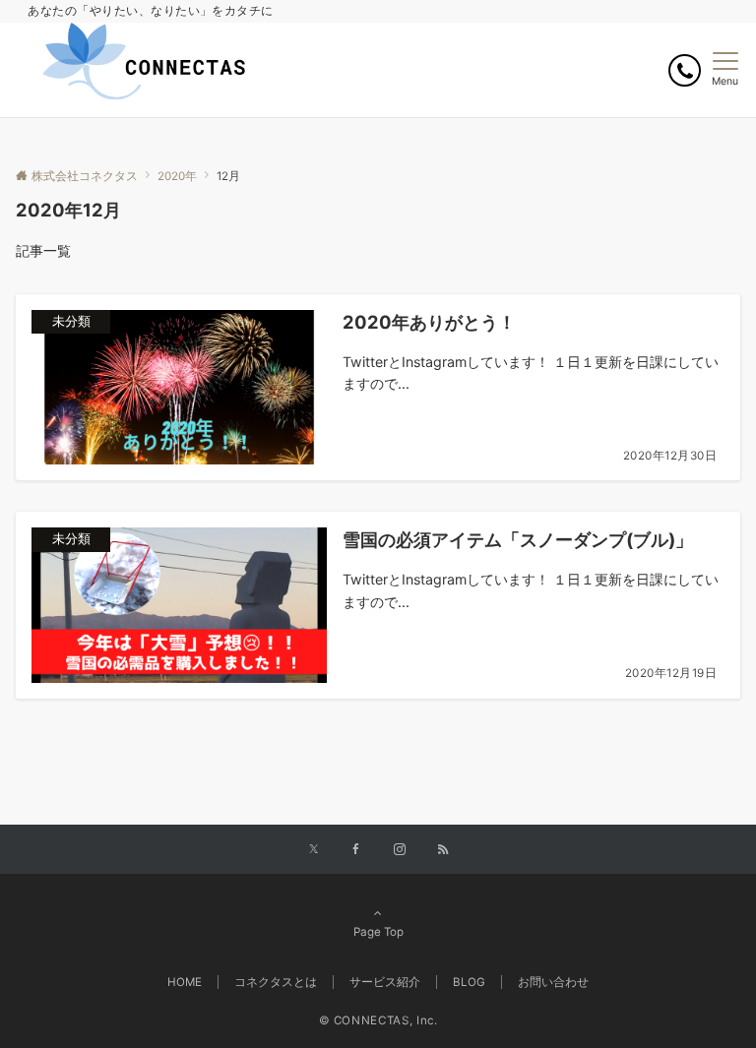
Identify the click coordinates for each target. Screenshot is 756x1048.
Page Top (378, 932)
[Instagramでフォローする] (400, 850)
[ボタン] (684, 70)
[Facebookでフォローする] (356, 850)
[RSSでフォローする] (443, 850)
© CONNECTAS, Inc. (378, 1020)
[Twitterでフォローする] (313, 850)
